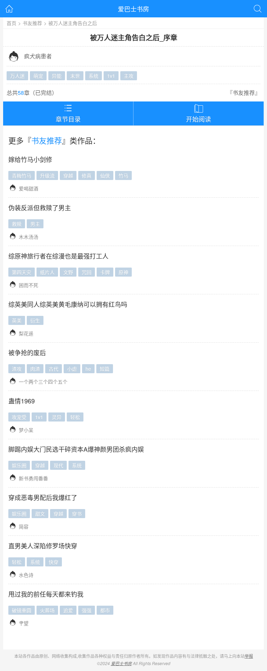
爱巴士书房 (133, 8)
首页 (11, 22)
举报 (249, 656)
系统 (93, 75)
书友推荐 (32, 22)
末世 (75, 75)
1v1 (111, 75)
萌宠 (38, 75)
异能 (57, 75)
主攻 (129, 75)
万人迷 (17, 75)
